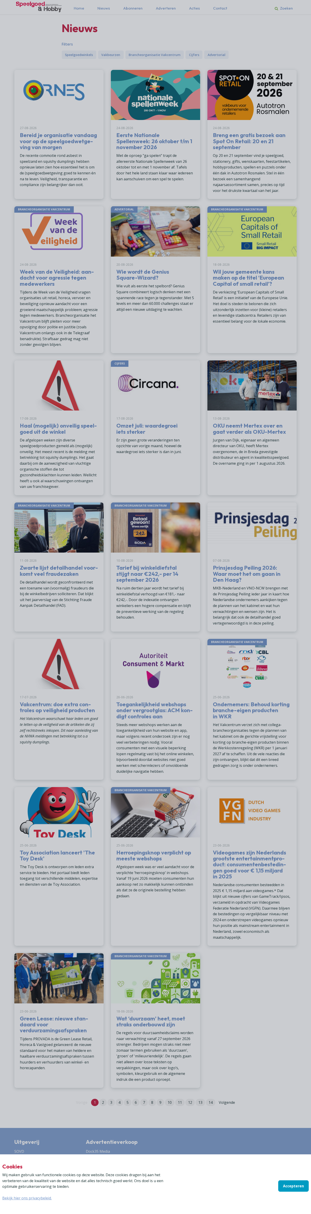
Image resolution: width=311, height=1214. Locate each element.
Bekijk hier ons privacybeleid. (27, 1198)
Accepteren (293, 1185)
